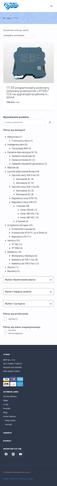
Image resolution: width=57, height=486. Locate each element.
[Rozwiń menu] (51, 6)
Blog (5, 412)
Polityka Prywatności (10, 479)
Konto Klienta (9, 416)
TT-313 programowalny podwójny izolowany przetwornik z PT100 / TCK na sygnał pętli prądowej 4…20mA (27, 92)
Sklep (5, 400)
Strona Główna (10, 396)
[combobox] (27, 280)
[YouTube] (20, 454)
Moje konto (10, 420)
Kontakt (6, 408)
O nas (5, 404)
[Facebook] (6, 454)
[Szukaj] (50, 122)
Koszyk (8, 424)
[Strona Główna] (4, 18)
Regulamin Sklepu (26, 479)
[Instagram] (13, 454)
